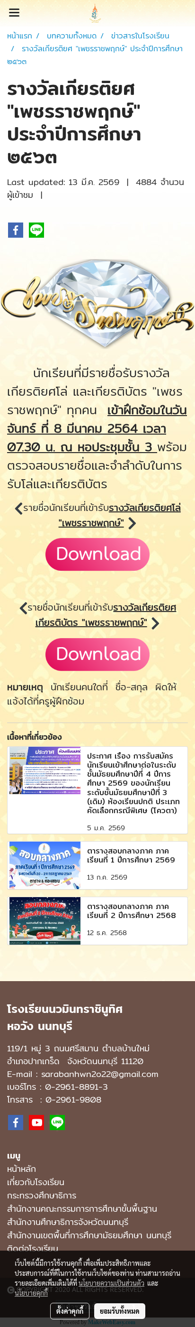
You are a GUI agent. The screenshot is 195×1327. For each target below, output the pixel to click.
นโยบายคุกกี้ (31, 1293)
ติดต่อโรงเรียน (32, 1248)
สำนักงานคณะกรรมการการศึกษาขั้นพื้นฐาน (82, 1209)
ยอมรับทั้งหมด (120, 1311)
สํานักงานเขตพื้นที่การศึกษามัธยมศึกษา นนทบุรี (89, 1235)
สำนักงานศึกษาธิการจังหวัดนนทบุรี (67, 1222)
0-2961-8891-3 (76, 1087)
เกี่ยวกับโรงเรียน (35, 1182)
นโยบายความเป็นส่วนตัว (111, 1283)
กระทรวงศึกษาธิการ (41, 1195)
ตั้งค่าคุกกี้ (69, 1311)
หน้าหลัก (21, 1169)
